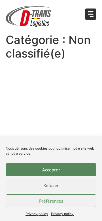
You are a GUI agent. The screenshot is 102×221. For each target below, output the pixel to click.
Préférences (51, 201)
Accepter (51, 170)
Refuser (51, 185)
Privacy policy (37, 214)
